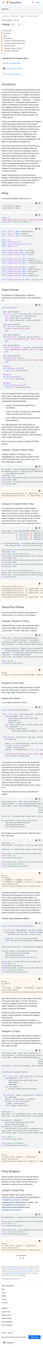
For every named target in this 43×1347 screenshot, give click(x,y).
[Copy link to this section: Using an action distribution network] (31, 918)
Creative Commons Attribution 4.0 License (20, 1269)
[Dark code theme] (36, 203)
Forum (4, 1292)
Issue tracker (6, 1312)
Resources (14, 16)
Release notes (6, 1315)
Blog (3, 1289)
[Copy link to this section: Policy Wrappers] (22, 1171)
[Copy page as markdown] (19, 24)
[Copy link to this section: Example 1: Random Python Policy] (35, 450)
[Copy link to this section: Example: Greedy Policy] (26, 1190)
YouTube (5, 1302)
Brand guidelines (7, 1322)
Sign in (38, 2)
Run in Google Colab (13, 63)
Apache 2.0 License (27, 1271)
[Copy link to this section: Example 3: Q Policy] (22, 1031)
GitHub (4, 1296)
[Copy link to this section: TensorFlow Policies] (26, 607)
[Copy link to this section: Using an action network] (22, 698)
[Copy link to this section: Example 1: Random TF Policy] (31, 621)
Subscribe (34, 1337)
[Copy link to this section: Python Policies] (21, 290)
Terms (4, 1333)
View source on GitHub (14, 69)
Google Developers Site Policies (16, 1273)
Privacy (10, 1333)
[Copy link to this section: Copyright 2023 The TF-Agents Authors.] (31, 58)
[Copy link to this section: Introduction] (18, 84)
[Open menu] (3, 2)
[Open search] (33, 2)
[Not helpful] (17, 20)
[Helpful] (14, 20)
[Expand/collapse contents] (13, 31)
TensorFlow (5, 16)
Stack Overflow (7, 1318)
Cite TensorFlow (7, 1325)
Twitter (4, 1299)
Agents (5, 9)
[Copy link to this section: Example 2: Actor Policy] (26, 683)
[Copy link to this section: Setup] (10, 193)
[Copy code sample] (39, 203)
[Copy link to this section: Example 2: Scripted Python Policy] (36, 504)
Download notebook (13, 74)
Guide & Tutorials (33, 16)
